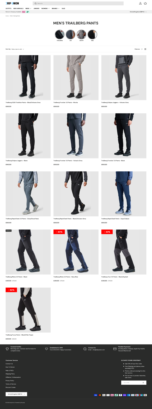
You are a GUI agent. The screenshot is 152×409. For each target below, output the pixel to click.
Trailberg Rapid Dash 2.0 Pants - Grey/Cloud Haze (22, 219)
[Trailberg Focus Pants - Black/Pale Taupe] (28, 310)
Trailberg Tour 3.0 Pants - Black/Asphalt (114, 277)
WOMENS (44, 8)
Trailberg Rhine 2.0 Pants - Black (16, 277)
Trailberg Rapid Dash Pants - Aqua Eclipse (115, 219)
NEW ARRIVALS (18, 8)
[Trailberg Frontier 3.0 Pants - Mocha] (76, 77)
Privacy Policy (10, 381)
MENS (27, 8)
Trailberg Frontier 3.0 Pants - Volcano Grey (67, 161)
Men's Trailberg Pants (15, 15)
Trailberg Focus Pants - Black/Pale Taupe (19, 335)
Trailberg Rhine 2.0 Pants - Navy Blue (65, 277)
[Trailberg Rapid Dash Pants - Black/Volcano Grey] (76, 193)
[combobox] (78, 3)
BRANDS (54, 8)
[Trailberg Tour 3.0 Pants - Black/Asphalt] (123, 252)
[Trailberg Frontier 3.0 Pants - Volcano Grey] (76, 135)
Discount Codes (10, 387)
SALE (63, 8)
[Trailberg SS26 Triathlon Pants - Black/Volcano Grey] (28, 77)
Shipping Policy (10, 374)
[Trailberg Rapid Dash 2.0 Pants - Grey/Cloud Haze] (28, 193)
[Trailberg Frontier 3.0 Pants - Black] (123, 135)
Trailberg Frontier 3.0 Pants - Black (113, 161)
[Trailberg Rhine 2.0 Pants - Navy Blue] (76, 252)
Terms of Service (11, 384)
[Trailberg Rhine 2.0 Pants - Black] (28, 252)
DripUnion (12, 402)
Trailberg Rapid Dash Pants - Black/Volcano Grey (69, 219)
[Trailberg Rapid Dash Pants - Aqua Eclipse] (123, 193)
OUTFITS (8, 8)
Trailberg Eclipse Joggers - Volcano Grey (115, 102)
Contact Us (9, 364)
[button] (145, 3)
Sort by (8, 49)
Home (7, 15)
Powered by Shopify (20, 402)
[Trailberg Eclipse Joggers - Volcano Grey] (123, 77)
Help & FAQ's (10, 370)
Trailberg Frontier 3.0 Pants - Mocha (65, 102)
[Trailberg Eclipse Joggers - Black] (28, 135)
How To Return (10, 367)
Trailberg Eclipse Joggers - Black (17, 161)
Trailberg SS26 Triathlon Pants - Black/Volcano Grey (23, 102)
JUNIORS (36, 8)
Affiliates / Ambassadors (13, 377)
